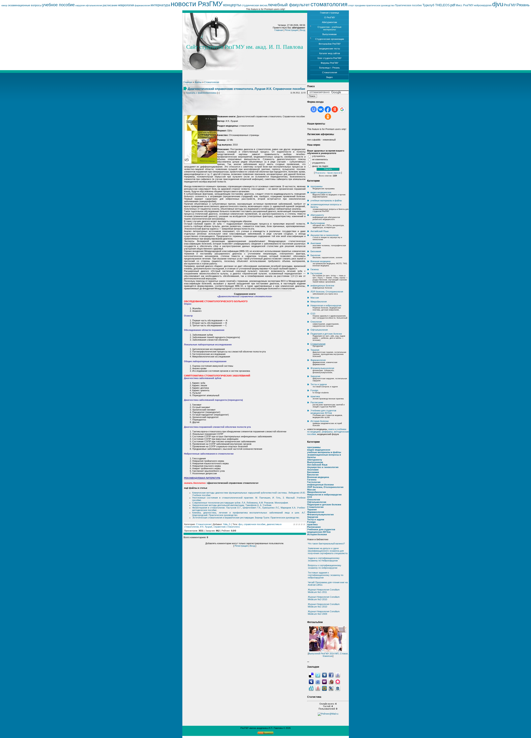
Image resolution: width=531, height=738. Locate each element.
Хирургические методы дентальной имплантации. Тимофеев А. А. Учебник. (232, 505)
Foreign (314, 390)
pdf (452, 5)
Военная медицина (320, 261)
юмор (4, 5)
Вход (302, 30)
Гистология (316, 273)
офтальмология (93, 5)
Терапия (315, 350)
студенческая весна (254, 5)
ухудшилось (318, 162)
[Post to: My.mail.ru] (324, 688)
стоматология (329, 4)
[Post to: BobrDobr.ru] (331, 681)
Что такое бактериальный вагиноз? (326, 543)
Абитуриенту (317, 215)
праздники (360, 5)
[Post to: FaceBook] (331, 675)
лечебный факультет (289, 4)
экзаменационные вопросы (24, 5)
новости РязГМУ (197, 4)
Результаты (320, 173)
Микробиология (319, 301)
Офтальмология (319, 330)
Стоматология (211, 82)
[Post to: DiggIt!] (324, 675)
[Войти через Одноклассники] (328, 117)
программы (317, 186)
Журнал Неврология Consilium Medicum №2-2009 (324, 612)
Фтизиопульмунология (322, 368)
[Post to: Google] (337, 675)
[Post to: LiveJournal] (331, 688)
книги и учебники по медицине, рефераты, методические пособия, (328, 431)
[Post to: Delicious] (311, 675)
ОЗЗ (313, 313)
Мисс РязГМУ (464, 5)
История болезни (320, 421)
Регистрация (291, 30)
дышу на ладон (320, 166)
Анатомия (316, 243)
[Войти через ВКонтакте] (321, 109)
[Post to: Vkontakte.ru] (337, 688)
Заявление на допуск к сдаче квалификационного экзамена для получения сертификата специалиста (327, 551)
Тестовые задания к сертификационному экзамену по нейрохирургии (325, 575)
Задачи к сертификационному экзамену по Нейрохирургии (324, 559)
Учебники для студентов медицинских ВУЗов (323, 411)
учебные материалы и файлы (326, 200)
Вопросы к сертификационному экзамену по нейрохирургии (324, 566)
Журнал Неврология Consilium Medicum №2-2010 (324, 598)
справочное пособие (255, 524)
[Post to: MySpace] (311, 681)
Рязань (523, 5)
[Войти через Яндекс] (335, 109)
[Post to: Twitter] (317, 675)
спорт (351, 5)
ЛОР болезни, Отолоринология (327, 291)
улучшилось (318, 156)
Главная (278, 30)
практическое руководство (380, 5)
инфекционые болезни (322, 285)
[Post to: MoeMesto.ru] (311, 688)
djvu (497, 4)
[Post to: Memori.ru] (337, 681)
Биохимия (316, 251)
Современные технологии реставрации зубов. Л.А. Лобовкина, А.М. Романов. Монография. (240, 502)
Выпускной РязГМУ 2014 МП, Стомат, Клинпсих (328, 654)
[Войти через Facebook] (328, 109)
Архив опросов (334, 173)
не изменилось (320, 159)
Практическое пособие (408, 5)
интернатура (160, 5)
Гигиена (315, 269)
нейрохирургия (483, 5)
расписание (110, 5)
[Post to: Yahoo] (324, 681)
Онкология (316, 321)
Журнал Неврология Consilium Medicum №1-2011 (324, 590)
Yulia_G (227, 524)
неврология (126, 5)
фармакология (142, 5)
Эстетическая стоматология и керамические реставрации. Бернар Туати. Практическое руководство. (246, 517)
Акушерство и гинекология (325, 235)
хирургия (80, 5)
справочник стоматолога (226, 526)
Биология (315, 255)
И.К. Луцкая (206, 526)
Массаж (315, 297)
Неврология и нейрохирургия (326, 305)
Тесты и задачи (319, 384)
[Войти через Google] (342, 109)
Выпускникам (318, 223)
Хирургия (315, 376)
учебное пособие (58, 4)
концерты (232, 5)
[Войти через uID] (314, 109)
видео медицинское (321, 192)
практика (315, 396)
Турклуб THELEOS (436, 5)
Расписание (317, 402)
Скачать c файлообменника (201, 93)
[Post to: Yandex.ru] (317, 688)
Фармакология (318, 360)
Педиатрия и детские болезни (326, 333)
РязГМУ (510, 5)
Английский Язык (320, 231)
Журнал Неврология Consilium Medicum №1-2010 (324, 605)
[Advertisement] (244, 102)
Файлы (198, 82)
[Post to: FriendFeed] (317, 681)
